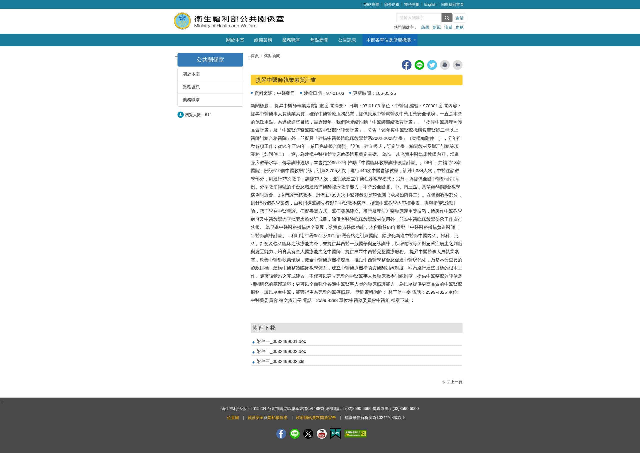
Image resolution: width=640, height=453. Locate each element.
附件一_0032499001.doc (281, 341)
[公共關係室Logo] (234, 21)
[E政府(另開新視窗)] (335, 433)
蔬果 (425, 27)
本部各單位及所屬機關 (388, 40)
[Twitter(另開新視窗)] (308, 434)
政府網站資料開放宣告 (316, 417)
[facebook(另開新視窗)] (407, 65)
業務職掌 (291, 40)
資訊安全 (256, 417)
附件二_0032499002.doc (281, 351)
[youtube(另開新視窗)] (322, 434)
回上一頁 (454, 382)
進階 (460, 18)
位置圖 (233, 417)
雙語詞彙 (411, 4)
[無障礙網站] (355, 433)
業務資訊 (191, 87)
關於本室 (235, 40)
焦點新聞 (319, 40)
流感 (448, 27)
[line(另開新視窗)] (419, 65)
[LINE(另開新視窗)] (295, 434)
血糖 (460, 27)
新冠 (437, 27)
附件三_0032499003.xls (280, 361)
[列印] (445, 65)
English (430, 4)
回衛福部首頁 (452, 4)
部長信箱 (391, 4)
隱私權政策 (278, 417)
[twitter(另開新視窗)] (432, 65)
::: (364, 4)
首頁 (255, 56)
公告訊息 (347, 40)
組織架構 (263, 40)
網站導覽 (371, 4)
